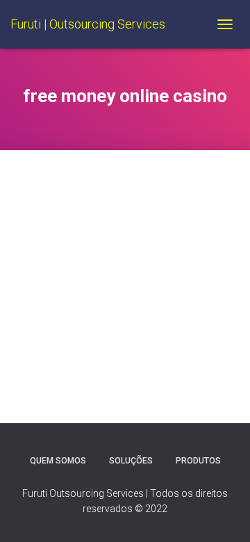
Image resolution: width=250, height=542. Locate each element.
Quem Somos (58, 461)
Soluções (131, 461)
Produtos (198, 461)
